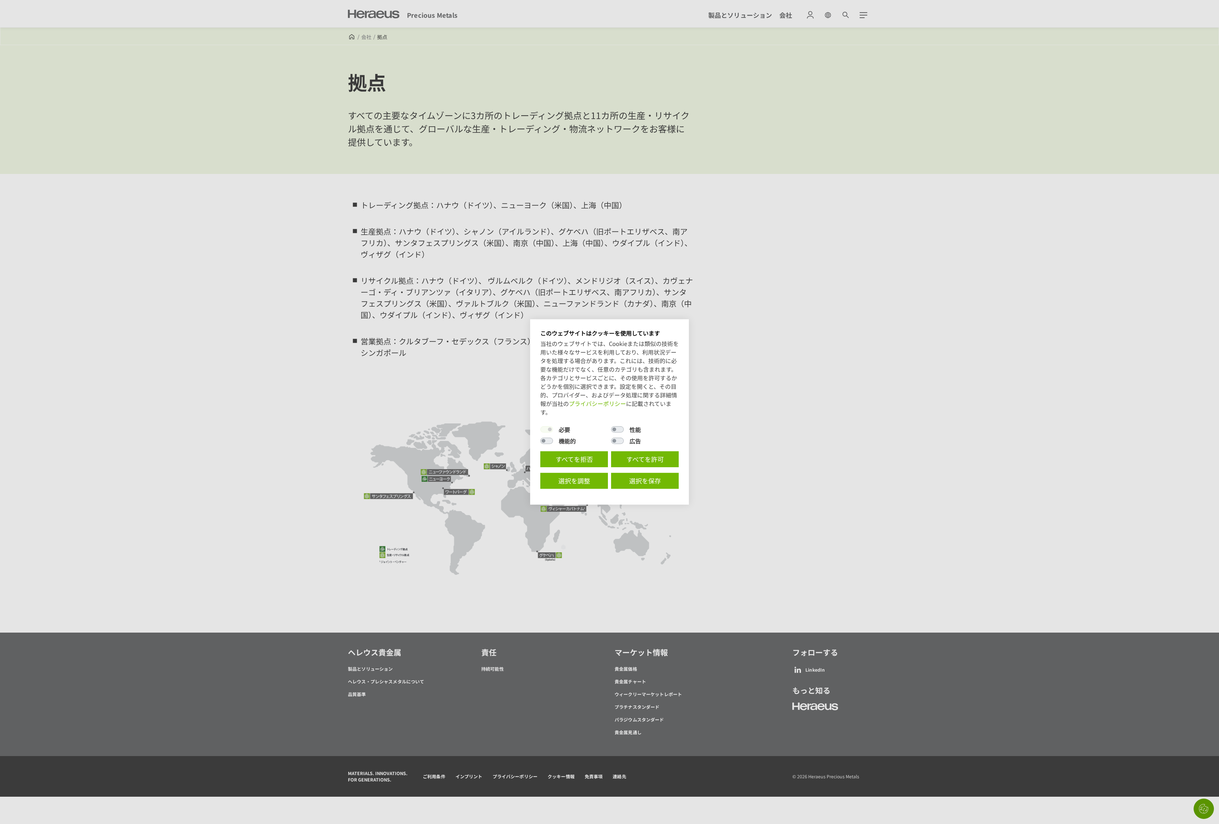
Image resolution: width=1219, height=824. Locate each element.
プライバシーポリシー (597, 403)
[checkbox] (546, 429)
